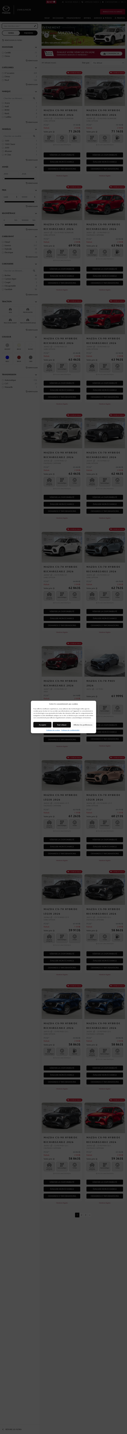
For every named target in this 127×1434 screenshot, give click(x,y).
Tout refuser (61, 725)
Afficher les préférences (82, 725)
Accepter (42, 725)
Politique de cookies (53, 730)
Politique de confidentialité (70, 730)
